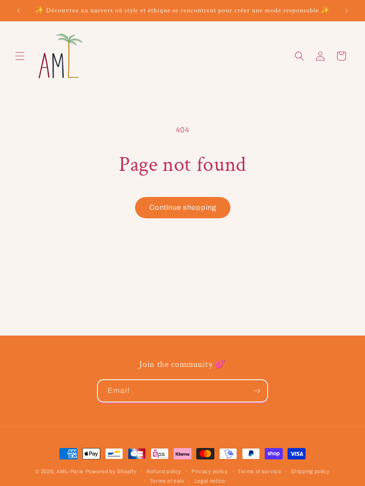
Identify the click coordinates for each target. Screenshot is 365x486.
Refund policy (164, 471)
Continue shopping (182, 207)
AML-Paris (70, 471)
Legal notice (209, 481)
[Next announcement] (346, 10)
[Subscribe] (256, 390)
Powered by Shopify (111, 471)
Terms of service (259, 471)
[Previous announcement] (18, 10)
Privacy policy (210, 471)
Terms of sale (167, 481)
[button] (20, 56)
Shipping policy (310, 471)
